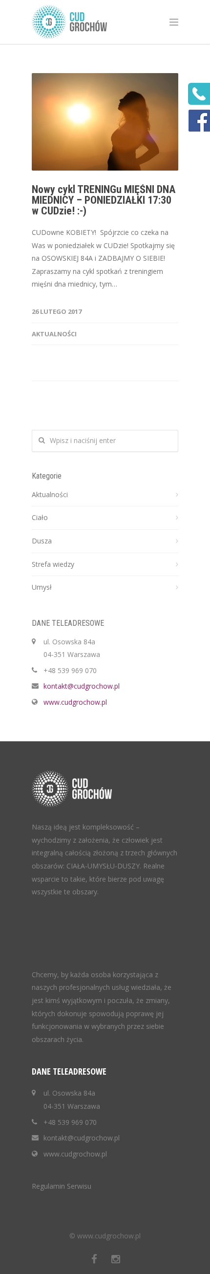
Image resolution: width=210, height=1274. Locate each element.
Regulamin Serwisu (61, 1186)
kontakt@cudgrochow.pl (81, 686)
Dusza (42, 540)
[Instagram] (116, 1259)
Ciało (40, 517)
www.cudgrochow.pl (75, 702)
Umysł (42, 587)
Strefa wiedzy (53, 564)
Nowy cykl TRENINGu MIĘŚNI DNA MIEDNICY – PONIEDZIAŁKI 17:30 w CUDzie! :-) (103, 200)
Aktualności (54, 333)
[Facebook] (94, 1259)
